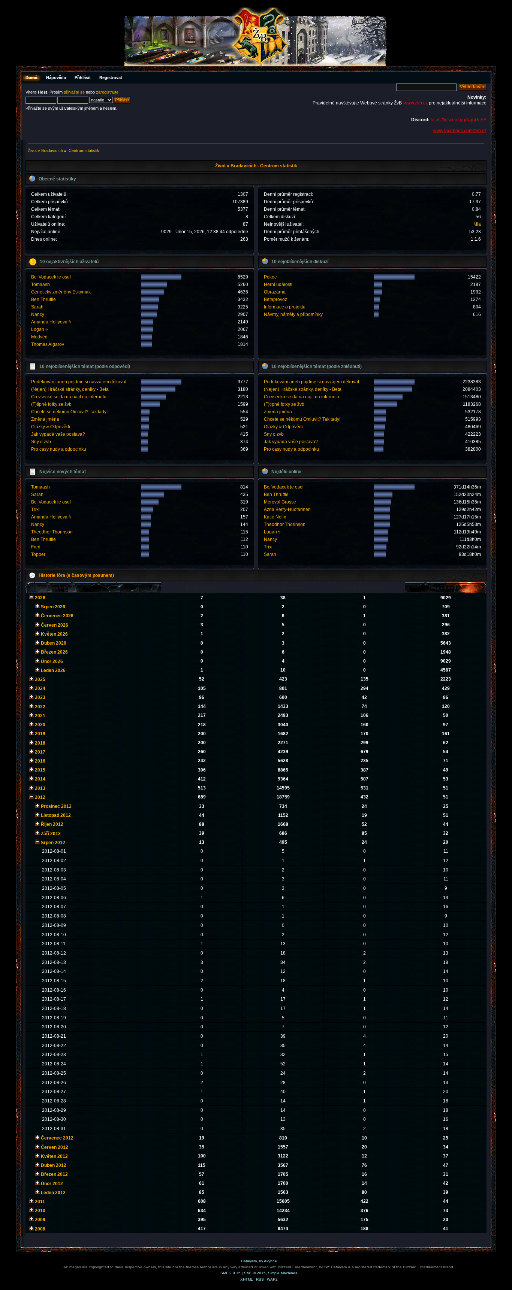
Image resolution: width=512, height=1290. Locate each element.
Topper (38, 554)
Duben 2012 (53, 1165)
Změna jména (45, 419)
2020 (40, 724)
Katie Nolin (275, 517)
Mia (477, 224)
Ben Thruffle (43, 299)
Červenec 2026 (57, 615)
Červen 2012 (54, 1147)
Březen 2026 (54, 652)
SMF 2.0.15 (230, 1273)
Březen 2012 (54, 1174)
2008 (40, 1229)
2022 (40, 706)
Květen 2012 (54, 1156)
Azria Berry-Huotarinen (287, 509)
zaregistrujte (107, 92)
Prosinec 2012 (56, 806)
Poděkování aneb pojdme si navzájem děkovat (78, 381)
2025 (40, 679)
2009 (40, 1219)
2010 (40, 1210)
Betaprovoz (275, 299)
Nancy (37, 314)
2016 (40, 761)
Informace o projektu (284, 307)
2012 (40, 797)
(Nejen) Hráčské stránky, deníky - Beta (70, 389)
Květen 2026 (54, 634)
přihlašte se (74, 92)
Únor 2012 (52, 1183)
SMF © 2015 (255, 1273)
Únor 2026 (52, 661)
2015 (40, 770)
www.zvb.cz (416, 103)
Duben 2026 (53, 643)
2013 (40, 788)
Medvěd (39, 337)
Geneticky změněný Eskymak (61, 292)
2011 (40, 1201)
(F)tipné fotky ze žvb (51, 404)
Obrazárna (275, 292)
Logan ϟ (39, 329)
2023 (40, 697)
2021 (40, 715)
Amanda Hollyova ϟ (51, 322)
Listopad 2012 (56, 815)
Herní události (278, 284)
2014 (40, 779)
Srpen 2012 (53, 842)
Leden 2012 (53, 1192)
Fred (35, 547)
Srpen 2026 (53, 606)
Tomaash (40, 284)
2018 (40, 743)
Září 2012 (51, 833)
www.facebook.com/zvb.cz (460, 130)
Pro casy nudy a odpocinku (58, 449)
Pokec (270, 277)
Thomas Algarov (47, 344)
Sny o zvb (41, 441)
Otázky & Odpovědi (50, 426)
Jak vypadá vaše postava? (58, 434)
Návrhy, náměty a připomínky (293, 314)
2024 (40, 688)
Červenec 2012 (57, 1138)
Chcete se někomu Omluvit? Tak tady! (69, 411)
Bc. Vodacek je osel (51, 277)
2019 (40, 733)
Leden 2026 (53, 670)
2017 (40, 752)
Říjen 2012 (52, 824)
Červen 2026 (54, 625)
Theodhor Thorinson (52, 532)
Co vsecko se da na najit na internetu (68, 396)
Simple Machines (282, 1273)
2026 (40, 597)
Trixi (35, 509)
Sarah (37, 307)
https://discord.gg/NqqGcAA (459, 119)
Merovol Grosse (280, 502)
